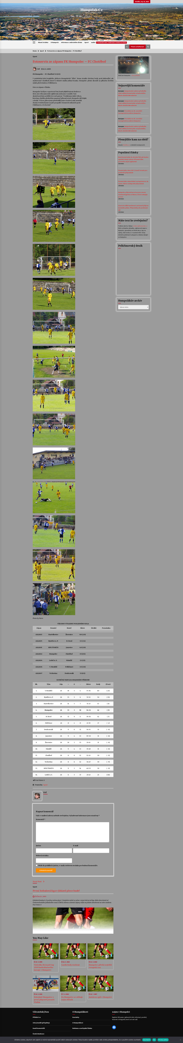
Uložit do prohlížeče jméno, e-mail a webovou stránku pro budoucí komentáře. (68, 865)
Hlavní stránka (43, 42)
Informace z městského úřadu (71, 42)
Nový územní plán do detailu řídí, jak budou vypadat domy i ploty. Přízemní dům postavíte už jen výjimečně (133, 159)
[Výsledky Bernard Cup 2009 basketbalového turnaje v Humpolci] (46, 951)
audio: (108, 42)
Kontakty (75, 1017)
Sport (87, 42)
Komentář (40, 819)
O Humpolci (55, 42)
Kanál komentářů (39, 1028)
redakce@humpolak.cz (140, 226)
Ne (154, 1040)
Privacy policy (163, 1040)
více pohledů (136, 75)
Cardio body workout (70, 965)
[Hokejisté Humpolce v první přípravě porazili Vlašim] (46, 983)
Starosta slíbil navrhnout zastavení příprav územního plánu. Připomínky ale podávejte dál (133, 208)
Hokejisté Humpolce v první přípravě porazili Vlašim (44, 999)
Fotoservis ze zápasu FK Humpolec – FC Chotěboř (69, 62)
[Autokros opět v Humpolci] (100, 983)
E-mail (75, 846)
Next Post (37, 881)
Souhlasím (146, 1040)
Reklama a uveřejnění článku (82, 1028)
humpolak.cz (91, 10)
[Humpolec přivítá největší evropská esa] (100, 951)
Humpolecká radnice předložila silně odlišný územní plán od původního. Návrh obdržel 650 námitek (132, 93)
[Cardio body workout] (73, 951)
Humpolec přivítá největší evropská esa (100, 966)
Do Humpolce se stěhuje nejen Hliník (72, 998)
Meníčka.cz (126, 145)
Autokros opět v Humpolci (100, 997)
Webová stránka (42, 856)
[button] (127, 47)
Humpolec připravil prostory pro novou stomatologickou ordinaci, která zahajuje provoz (133, 194)
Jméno (38, 846)
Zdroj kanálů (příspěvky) (41, 1023)
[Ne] (180, 1040)
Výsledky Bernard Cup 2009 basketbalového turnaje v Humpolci (44, 967)
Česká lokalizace (38, 1034)
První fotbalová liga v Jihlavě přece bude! (56, 890)
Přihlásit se (37, 1017)
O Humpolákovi (77, 1023)
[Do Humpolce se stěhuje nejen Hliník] (73, 983)
